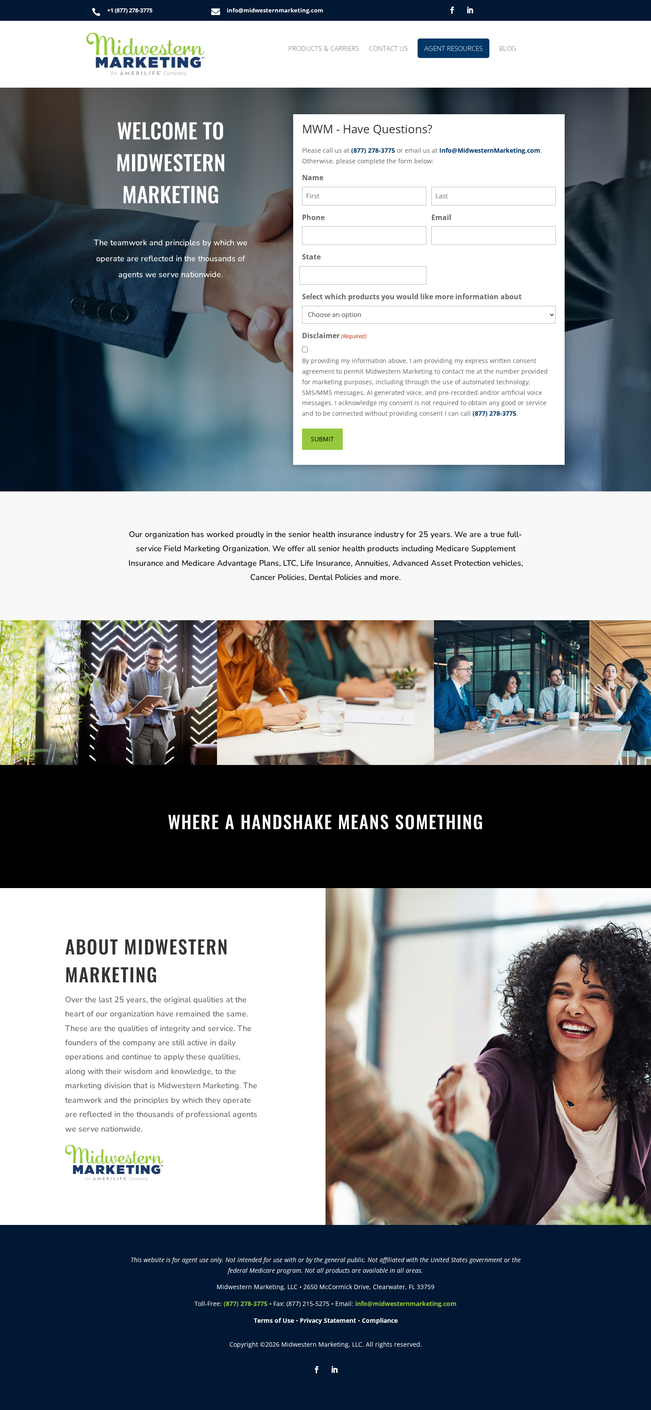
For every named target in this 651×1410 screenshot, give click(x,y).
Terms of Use (274, 1320)
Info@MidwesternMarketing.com (489, 150)
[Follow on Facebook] (452, 10)
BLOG (507, 49)
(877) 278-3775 (373, 150)
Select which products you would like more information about (412, 296)
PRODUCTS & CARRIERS (323, 49)
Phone (313, 217)
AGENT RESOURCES (453, 48)
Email (441, 217)
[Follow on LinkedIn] (470, 10)
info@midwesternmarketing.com (275, 10)
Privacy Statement (328, 1320)
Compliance (380, 1320)
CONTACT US (388, 49)
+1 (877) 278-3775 (129, 10)
